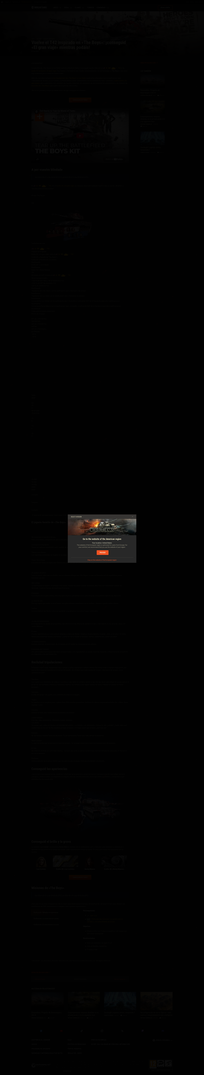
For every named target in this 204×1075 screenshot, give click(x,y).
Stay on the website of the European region (102, 560)
